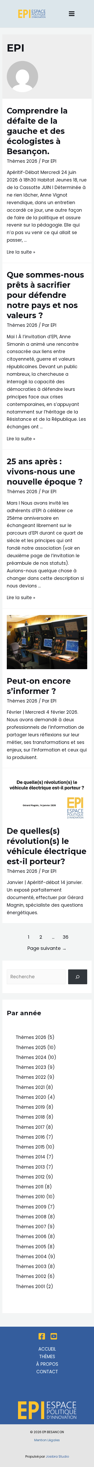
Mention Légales (47, 1440)
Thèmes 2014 (30, 1157)
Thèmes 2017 (30, 1127)
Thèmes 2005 (31, 1247)
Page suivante (47, 948)
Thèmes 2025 (31, 1047)
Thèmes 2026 (22, 161)
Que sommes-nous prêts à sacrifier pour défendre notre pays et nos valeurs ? (45, 295)
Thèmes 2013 (30, 1167)
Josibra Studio (57, 1456)
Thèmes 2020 (31, 1097)
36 (65, 937)
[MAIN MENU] (72, 14)
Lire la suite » (21, 252)
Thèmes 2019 (30, 1107)
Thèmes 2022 (31, 1077)
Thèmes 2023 (31, 1067)
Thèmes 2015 (30, 1147)
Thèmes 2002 (31, 1276)
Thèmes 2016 (30, 1137)
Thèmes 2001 (30, 1286)
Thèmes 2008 (31, 1217)
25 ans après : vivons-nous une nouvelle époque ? (45, 472)
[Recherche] (77, 976)
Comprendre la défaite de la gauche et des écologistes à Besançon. (37, 131)
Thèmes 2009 (31, 1207)
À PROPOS (47, 1364)
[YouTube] (53, 1336)
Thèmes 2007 (31, 1227)
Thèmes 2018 (30, 1117)
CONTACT (47, 1372)
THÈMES (47, 1356)
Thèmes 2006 (31, 1236)
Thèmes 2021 (30, 1087)
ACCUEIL (47, 1349)
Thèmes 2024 (31, 1057)
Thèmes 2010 (30, 1197)
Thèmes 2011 (29, 1187)
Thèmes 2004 (31, 1256)
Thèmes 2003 (31, 1266)
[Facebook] (41, 1336)
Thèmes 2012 (30, 1177)
